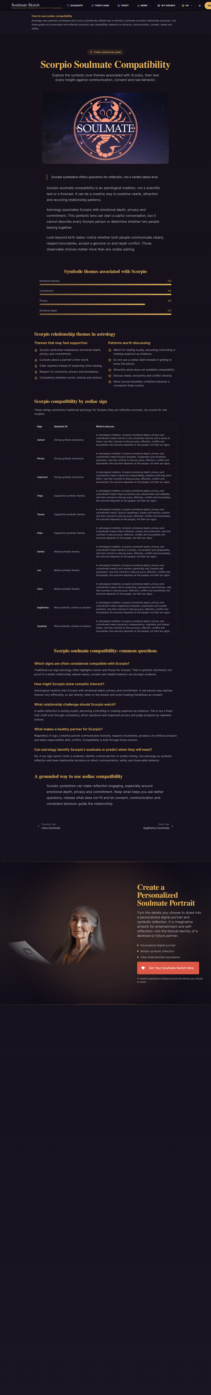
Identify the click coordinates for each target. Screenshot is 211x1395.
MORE (144, 5)
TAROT (125, 5)
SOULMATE (76, 5)
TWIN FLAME (102, 5)
